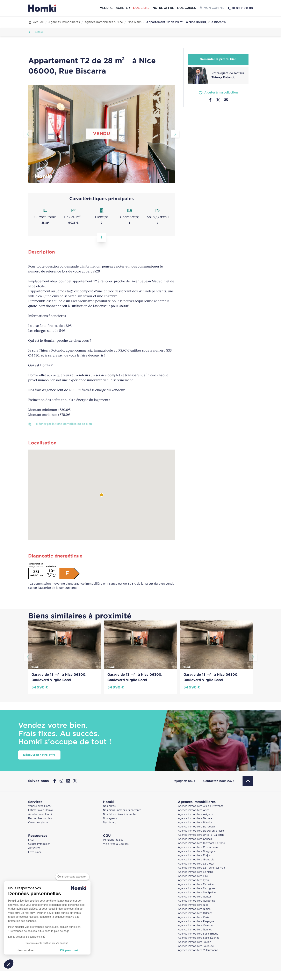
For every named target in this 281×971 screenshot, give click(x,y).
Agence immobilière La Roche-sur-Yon (201, 868)
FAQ (31, 840)
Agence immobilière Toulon (194, 942)
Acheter (123, 8)
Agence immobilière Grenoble (196, 860)
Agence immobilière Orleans (195, 913)
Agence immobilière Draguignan (197, 851)
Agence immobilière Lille (193, 876)
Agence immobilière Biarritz (195, 822)
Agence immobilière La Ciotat (196, 864)
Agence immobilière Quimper (196, 925)
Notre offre (163, 8)
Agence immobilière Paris (193, 917)
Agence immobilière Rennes (195, 930)
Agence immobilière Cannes (195, 839)
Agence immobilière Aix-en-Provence (200, 806)
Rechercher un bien (40, 818)
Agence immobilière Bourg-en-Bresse (201, 831)
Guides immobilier (39, 844)
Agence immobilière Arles (193, 810)
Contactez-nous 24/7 (218, 781)
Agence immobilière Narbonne (196, 901)
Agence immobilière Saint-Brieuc (198, 934)
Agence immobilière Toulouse (196, 946)
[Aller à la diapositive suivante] (175, 134)
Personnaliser (26, 950)
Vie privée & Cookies (116, 844)
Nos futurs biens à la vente (119, 814)
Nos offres (109, 806)
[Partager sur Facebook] (210, 100)
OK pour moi (69, 950)
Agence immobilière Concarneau (198, 847)
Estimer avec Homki (40, 810)
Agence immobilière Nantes (194, 897)
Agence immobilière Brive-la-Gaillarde (201, 835)
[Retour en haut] (248, 781)
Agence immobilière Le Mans (195, 872)
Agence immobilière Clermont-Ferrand (201, 843)
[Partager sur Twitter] (218, 100)
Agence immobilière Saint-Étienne (198, 938)
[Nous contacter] (226, 100)
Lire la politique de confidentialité (26, 936)
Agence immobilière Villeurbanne (198, 950)
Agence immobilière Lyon (193, 880)
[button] (9, 964)
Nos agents (110, 818)
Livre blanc (35, 852)
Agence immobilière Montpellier (197, 893)
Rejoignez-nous (184, 781)
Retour (38, 32)
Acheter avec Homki (40, 814)
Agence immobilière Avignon (195, 814)
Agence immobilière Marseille (196, 884)
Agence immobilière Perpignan (196, 921)
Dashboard (109, 822)
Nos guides (186, 8)
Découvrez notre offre (39, 755)
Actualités (34, 848)
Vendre (106, 8)
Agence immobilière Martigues (196, 888)
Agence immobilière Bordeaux (196, 827)
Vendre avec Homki (40, 806)
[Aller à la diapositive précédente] (28, 134)
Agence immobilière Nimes (194, 909)
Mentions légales (113, 840)
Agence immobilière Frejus (194, 855)
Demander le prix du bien (218, 59)
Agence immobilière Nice (193, 905)
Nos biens (141, 8)
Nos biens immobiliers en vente (122, 810)
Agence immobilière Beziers (195, 818)
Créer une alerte (38, 822)
